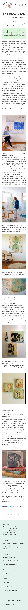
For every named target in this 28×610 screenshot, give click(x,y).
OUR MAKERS (7, 586)
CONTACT (6, 574)
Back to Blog (15, 514)
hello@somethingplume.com (15, 561)
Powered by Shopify (18, 604)
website (17, 492)
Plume (10, 604)
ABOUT (5, 578)
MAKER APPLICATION (10, 591)
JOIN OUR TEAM (8, 582)
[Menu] (25, 5)
